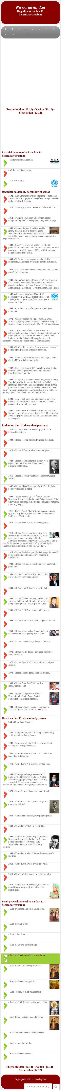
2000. (10, 399)
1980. (10, 683)
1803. (10, 440)
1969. (10, 631)
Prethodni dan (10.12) (19, 109)
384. (10, 722)
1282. (10, 743)
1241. (10, 732)
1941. (10, 280)
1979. (10, 673)
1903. (10, 496)
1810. (10, 450)
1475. (10, 429)
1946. (10, 294)
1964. (10, 308)
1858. (10, 228)
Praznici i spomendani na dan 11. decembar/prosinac (22, 154)
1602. (10, 196)
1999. (10, 853)
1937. (10, 269)
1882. (10, 486)
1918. (10, 533)
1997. (10, 379)
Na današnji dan (39, 1079)
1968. (10, 620)
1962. (10, 598)
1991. (10, 347)
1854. (10, 774)
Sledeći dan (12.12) (30, 112)
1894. (10, 259)
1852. (10, 218)
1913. (10, 522)
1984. (10, 707)
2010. (10, 864)
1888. (10, 245)
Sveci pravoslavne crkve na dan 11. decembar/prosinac (23, 903)
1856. (10, 476)
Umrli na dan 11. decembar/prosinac (24, 718)
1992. (10, 368)
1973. (10, 330)
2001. (10, 410)
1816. (10, 207)
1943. (10, 564)
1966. (10, 610)
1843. (10, 461)
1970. (10, 641)
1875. (10, 791)
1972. (10, 319)
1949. (10, 588)
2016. (10, 884)
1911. (10, 511)
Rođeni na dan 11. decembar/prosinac (25, 425)
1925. (10, 552)
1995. (10, 836)
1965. (10, 826)
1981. (10, 693)
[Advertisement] (30, 72)
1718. (10, 764)
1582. (10, 753)
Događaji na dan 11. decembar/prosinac (26, 191)
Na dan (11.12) (44, 109)
